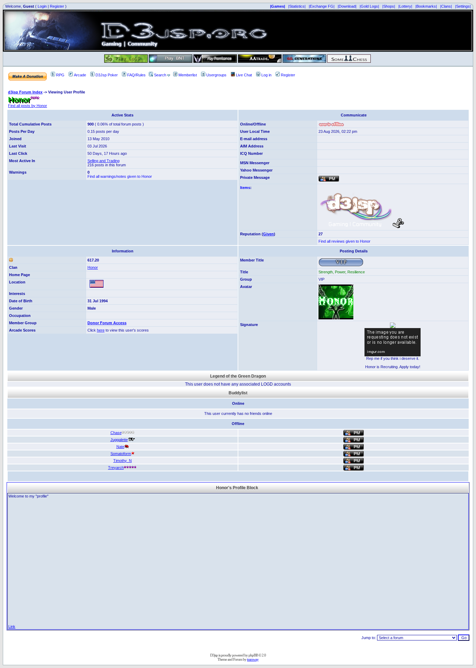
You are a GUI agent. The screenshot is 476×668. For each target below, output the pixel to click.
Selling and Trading (103, 161)
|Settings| (463, 6)
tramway (253, 659)
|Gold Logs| (369, 6)
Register (57, 6)
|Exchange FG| (322, 6)
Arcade (80, 75)
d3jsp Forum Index (25, 92)
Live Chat (244, 75)
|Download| (347, 6)
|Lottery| (405, 6)
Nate (120, 447)
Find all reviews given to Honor (344, 241)
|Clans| (446, 6)
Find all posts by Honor (27, 106)
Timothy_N (122, 460)
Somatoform (120, 453)
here (101, 330)
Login (42, 6)
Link (11, 626)
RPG (60, 75)
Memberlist (187, 75)
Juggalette (119, 440)
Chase (116, 433)
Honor (92, 267)
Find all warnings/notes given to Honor (119, 176)
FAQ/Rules (136, 75)
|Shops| (388, 6)
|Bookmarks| (426, 6)
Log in (266, 75)
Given (268, 234)
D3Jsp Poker (106, 75)
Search (160, 75)
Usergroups (216, 75)
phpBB (253, 655)
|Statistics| (297, 6)
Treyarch (116, 467)
